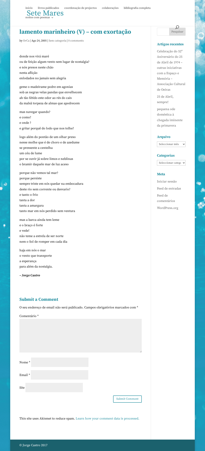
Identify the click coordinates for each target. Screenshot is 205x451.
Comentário (29, 316)
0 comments (76, 41)
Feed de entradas (169, 188)
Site (22, 388)
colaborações (110, 8)
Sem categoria (57, 41)
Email (24, 375)
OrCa (26, 41)
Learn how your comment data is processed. (107, 419)
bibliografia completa (137, 8)
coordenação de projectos (80, 8)
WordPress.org (167, 208)
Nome (24, 362)
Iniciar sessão (167, 181)
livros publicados (48, 8)
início (29, 8)
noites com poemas (37, 17)
